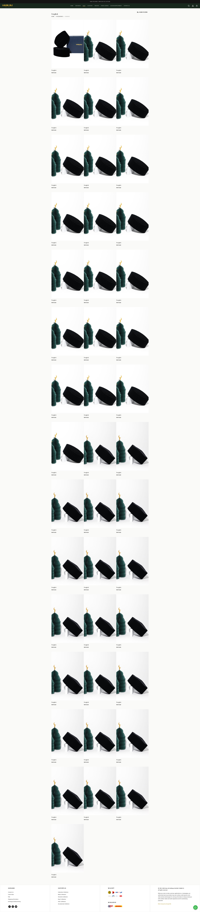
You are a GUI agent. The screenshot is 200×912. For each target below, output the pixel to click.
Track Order (11, 894)
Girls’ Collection (62, 901)
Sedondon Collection (63, 892)
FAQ (9, 896)
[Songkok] (67, 44)
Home (52, 16)
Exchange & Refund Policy (14, 901)
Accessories (59, 16)
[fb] (9, 906)
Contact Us (10, 892)
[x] (16, 906)
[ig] (12, 906)
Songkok (53, 70)
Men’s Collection (62, 894)
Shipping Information (13, 899)
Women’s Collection (63, 896)
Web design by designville (164, 903)
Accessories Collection (63, 903)
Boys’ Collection (62, 899)
